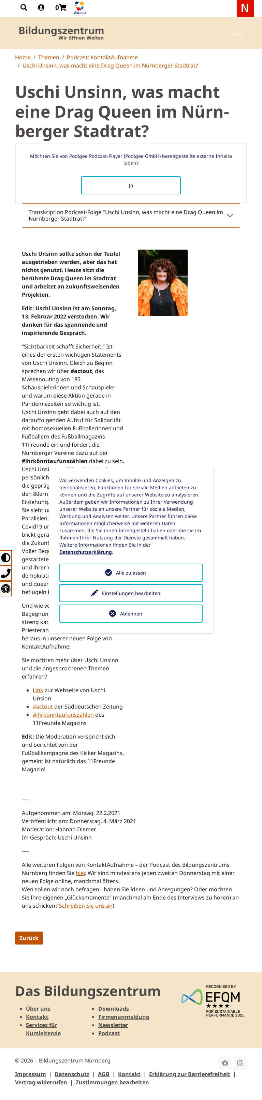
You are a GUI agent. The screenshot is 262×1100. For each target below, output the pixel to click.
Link (38, 690)
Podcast (109, 1033)
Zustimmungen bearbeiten (112, 1082)
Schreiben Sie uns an (86, 905)
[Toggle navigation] (238, 33)
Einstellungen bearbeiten (131, 593)
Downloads (113, 1008)
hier (80, 873)
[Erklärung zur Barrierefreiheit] (6, 588)
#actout (43, 706)
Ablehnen (131, 613)
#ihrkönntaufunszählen (63, 714)
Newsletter (113, 1025)
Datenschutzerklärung (85, 552)
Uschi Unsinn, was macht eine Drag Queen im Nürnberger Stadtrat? (110, 65)
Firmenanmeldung (123, 1017)
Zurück (29, 938)
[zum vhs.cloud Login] (80, 7)
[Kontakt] (6, 573)
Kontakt (37, 1017)
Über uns (38, 1008)
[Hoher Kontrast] (6, 557)
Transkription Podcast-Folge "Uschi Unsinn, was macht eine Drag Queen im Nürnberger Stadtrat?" (126, 215)
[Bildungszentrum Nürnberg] (62, 33)
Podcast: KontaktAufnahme (102, 57)
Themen (48, 57)
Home (23, 57)
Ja (131, 185)
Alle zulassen (131, 572)
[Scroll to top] (247, 1085)
